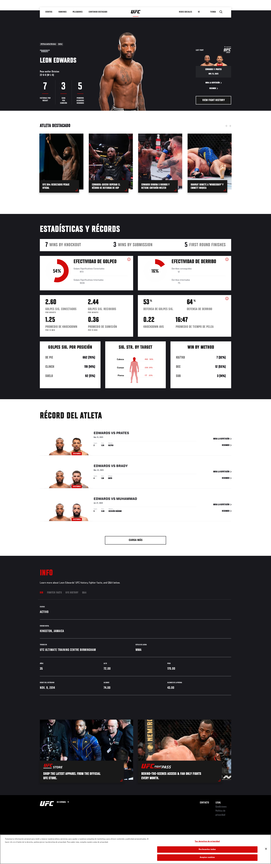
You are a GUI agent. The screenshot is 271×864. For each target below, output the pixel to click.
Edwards (102, 433)
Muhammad (126, 499)
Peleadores (77, 12)
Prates (122, 433)
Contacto (204, 802)
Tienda (213, 12)
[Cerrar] (266, 848)
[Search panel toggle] (221, 12)
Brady (122, 466)
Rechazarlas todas (207, 849)
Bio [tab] (41, 592)
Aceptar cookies (207, 857)
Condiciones (221, 806)
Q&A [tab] (84, 592)
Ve (199, 12)
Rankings (62, 12)
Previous (227, 126)
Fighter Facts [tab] (54, 592)
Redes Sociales (185, 12)
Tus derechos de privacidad (207, 842)
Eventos (48, 12)
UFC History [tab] (72, 592)
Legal (218, 802)
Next (230, 126)
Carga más (135, 540)
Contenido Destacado (98, 12)
